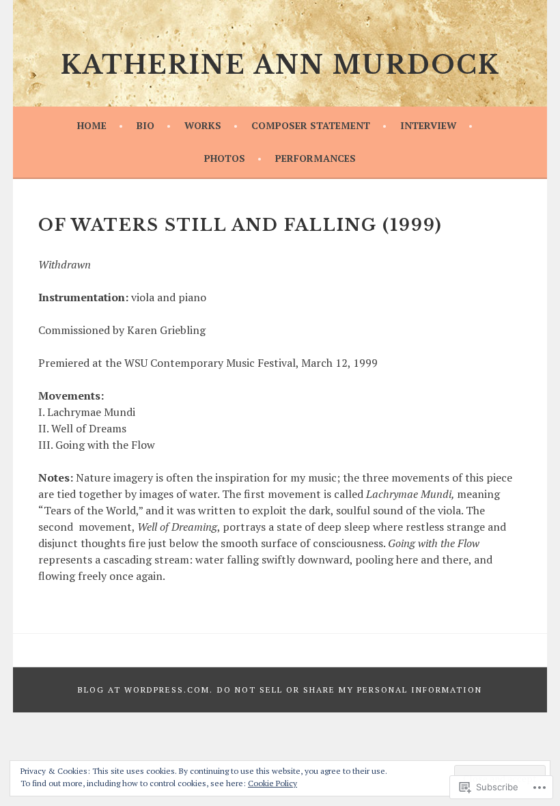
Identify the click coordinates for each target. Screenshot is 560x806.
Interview (428, 125)
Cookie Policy (272, 783)
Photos (224, 158)
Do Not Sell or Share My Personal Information (349, 689)
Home (92, 125)
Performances (315, 158)
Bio (145, 125)
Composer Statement (310, 125)
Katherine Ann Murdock (280, 65)
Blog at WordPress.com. (145, 689)
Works (202, 125)
